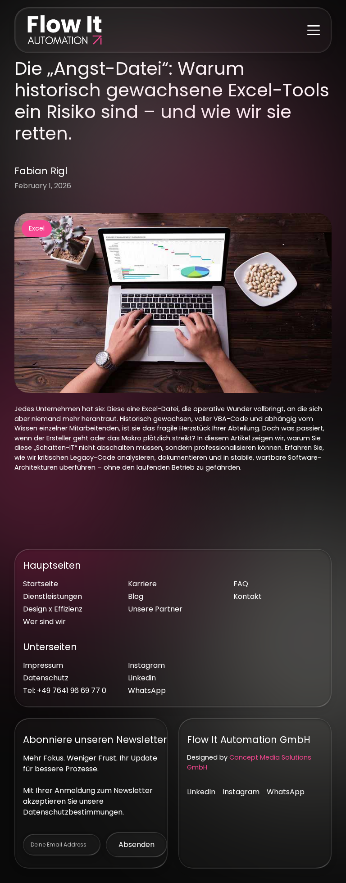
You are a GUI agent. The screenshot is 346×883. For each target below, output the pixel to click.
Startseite (40, 584)
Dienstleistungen (52, 596)
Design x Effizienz (52, 609)
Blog (135, 596)
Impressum (43, 665)
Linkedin (142, 678)
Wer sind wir (44, 621)
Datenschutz (45, 678)
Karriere (142, 584)
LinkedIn (201, 792)
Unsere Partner (155, 609)
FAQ (240, 584)
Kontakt (247, 596)
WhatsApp (147, 690)
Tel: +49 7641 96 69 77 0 (64, 690)
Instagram (146, 665)
